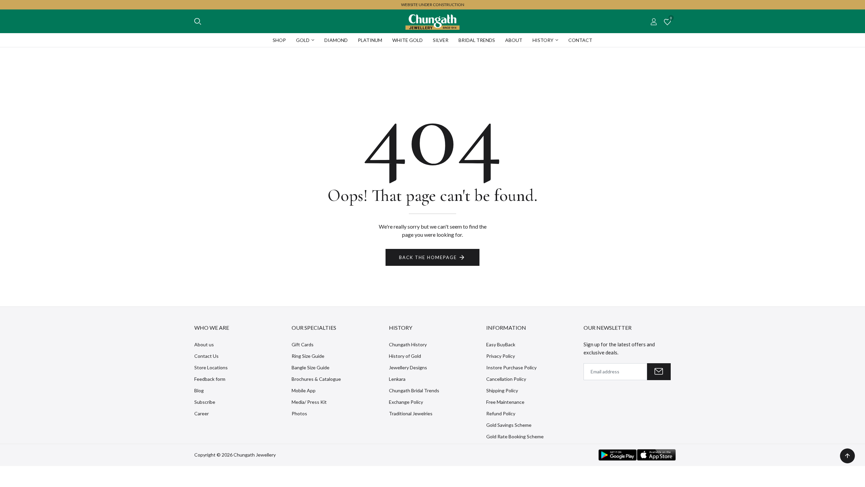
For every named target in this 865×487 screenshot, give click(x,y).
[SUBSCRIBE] (659, 371)
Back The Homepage (428, 257)
